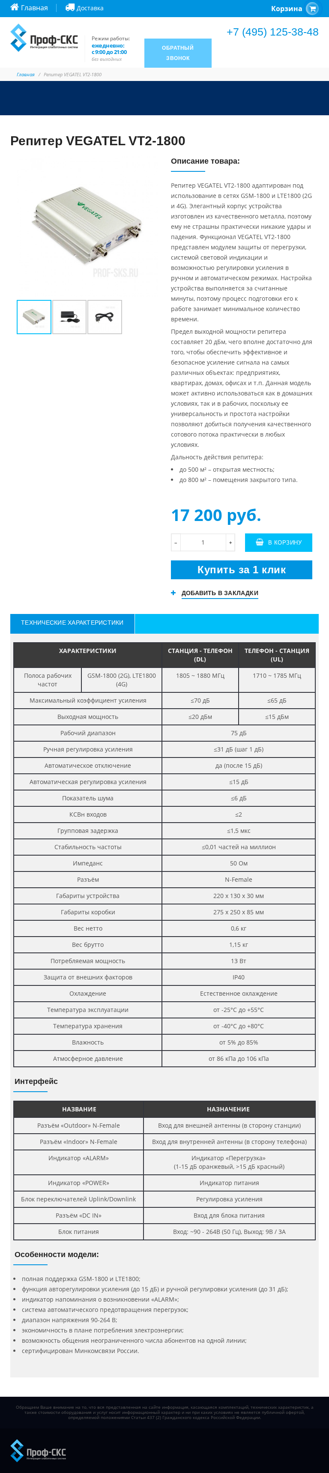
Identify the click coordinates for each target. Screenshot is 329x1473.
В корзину (285, 542)
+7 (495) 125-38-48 (273, 32)
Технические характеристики (72, 622)
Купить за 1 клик (241, 569)
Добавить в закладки (220, 593)
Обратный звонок (178, 53)
